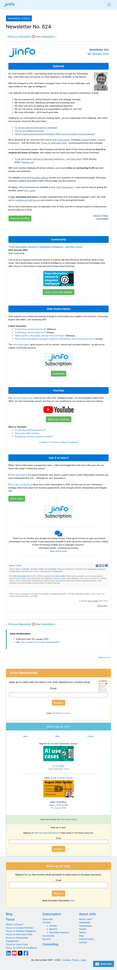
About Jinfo (87, 914)
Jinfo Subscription (64, 187)
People (82, 929)
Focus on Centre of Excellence (21, 947)
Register (58, 848)
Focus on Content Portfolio (19, 927)
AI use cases (58, 766)
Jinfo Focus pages (61, 139)
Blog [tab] (57, 736)
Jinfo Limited (60, 576)
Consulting (50, 944)
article (24, 177)
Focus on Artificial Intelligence (21, 931)
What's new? (85, 919)
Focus (10, 919)
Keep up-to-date (59, 866)
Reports (53, 929)
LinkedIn (43, 442)
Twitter (63, 442)
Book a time (16, 498)
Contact (83, 942)
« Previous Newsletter (18, 36)
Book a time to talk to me (20, 484)
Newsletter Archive (19, 18)
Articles (53, 925)
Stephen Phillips (100, 215)
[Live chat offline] (103, 964)
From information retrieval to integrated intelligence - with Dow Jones (48, 159)
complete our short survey (27, 200)
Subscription (52, 914)
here (72, 900)
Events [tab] (91, 736)
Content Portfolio (88, 139)
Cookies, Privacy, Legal (74, 960)
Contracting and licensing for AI (30, 329)
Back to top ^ (102, 606)
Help (81, 935)
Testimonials (85, 925)
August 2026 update (58, 805)
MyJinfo (47, 939)
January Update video (23, 398)
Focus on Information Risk (54, 143)
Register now (27, 162)
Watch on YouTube (58, 419)
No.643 (56, 713)
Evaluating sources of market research (33, 436)
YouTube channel (64, 778)
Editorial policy (86, 939)
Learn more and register (58, 292)
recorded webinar (40, 177)
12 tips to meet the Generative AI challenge (36, 127)
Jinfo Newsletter (19, 576)
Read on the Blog (20, 218)
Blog (9, 914)
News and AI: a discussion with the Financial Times (39, 335)
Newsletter (84, 922)
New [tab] (25, 736)
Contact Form (14, 571)
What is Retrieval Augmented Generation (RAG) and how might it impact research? (55, 134)
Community (48, 935)
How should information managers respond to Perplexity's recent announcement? (54, 339)
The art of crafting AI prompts (29, 131)
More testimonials (58, 551)
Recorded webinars (59, 932)
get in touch (29, 190)
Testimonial (57, 571)
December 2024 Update (26, 433)
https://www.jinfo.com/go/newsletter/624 (40, 642)
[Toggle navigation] (109, 5)
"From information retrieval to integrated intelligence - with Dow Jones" (45, 247)
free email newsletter (48, 833)
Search (82, 932)
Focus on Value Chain (17, 944)
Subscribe (58, 373)
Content (47, 922)
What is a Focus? (14, 924)
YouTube (53, 442)
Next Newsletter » (46, 36)
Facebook (73, 442)
